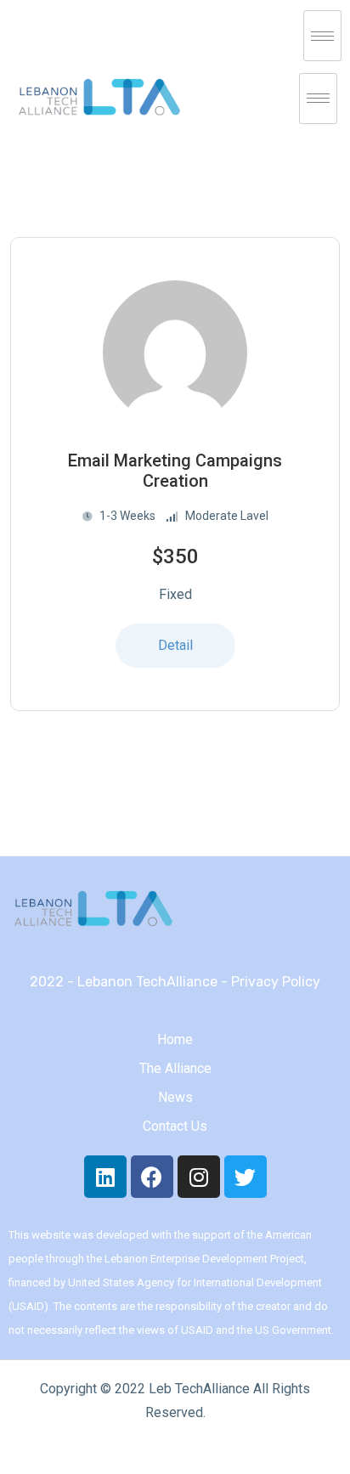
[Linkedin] (105, 1176)
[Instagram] (199, 1176)
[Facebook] (152, 1176)
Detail (175, 645)
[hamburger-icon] (322, 35)
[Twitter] (245, 1176)
